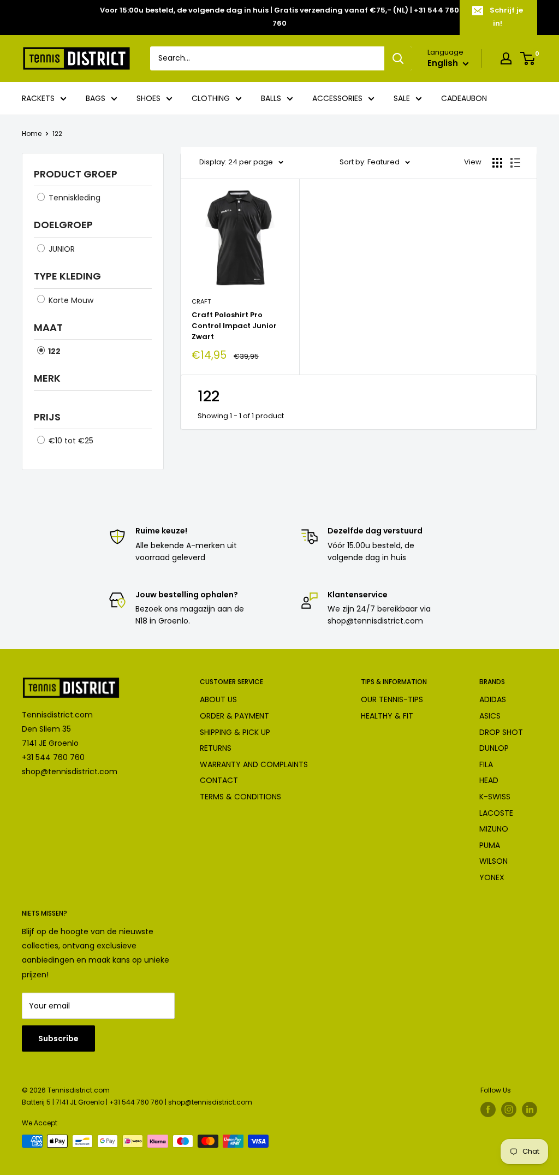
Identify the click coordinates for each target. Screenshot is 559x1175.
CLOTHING (211, 98)
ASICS (490, 715)
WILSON (493, 861)
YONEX (491, 877)
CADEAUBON (464, 98)
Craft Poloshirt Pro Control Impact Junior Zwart (234, 326)
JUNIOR (60, 249)
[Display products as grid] (497, 163)
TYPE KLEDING (67, 276)
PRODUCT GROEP (75, 174)
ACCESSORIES (337, 98)
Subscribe (58, 1038)
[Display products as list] (515, 163)
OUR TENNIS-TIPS (392, 699)
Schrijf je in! (506, 16)
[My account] (506, 58)
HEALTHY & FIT (387, 715)
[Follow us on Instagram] (508, 1109)
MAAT (48, 327)
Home (31, 133)
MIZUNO (493, 828)
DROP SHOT (501, 732)
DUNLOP (494, 748)
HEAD (488, 780)
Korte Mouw (69, 300)
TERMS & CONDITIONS (240, 796)
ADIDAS (492, 699)
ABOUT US (218, 699)
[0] (528, 58)
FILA (486, 764)
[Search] (398, 58)
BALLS (271, 98)
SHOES (148, 98)
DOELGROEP (63, 225)
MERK (47, 378)
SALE (402, 98)
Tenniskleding (73, 197)
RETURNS (215, 748)
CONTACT (219, 780)
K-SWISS (494, 796)
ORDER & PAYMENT (234, 715)
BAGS (95, 98)
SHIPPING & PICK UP (235, 732)
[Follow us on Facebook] (488, 1109)
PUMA (489, 845)
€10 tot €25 (69, 440)
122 (57, 133)
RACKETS (38, 98)
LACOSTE (496, 813)
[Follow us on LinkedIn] (529, 1109)
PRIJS (47, 417)
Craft (201, 301)
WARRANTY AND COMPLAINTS (254, 764)
